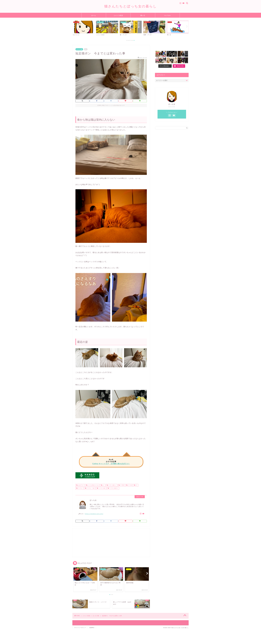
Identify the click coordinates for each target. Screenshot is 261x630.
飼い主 (142, 15)
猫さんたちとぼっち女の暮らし (130, 6)
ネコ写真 (122, 485)
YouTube (167, 15)
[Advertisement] (111, 542)
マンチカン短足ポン (113, 488)
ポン (136, 485)
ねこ (103, 485)
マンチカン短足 (101, 488)
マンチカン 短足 (90, 488)
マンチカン (80, 488)
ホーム (93, 15)
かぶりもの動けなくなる (93, 485)
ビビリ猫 (129, 485)
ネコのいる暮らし (112, 485)
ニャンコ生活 (118, 15)
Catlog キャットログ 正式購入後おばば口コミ (111, 464)
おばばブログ (80, 485)
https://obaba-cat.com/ (94, 514)
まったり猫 (79, 49)
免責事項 (91, 627)
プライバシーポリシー (80, 627)
